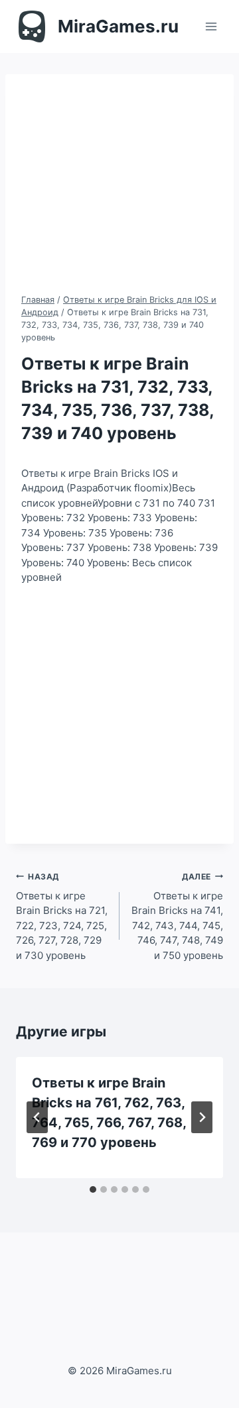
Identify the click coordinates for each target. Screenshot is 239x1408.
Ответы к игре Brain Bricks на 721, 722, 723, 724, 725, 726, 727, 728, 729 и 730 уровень (62, 917)
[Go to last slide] (37, 1117)
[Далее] (201, 1117)
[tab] (93, 1189)
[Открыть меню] (211, 26)
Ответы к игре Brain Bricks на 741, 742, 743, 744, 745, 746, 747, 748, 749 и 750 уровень (177, 917)
